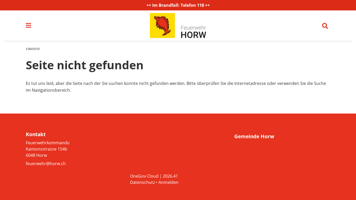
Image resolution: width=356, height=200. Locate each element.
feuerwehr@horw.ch (46, 163)
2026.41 (170, 176)
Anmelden (168, 182)
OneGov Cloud (144, 176)
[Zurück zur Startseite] (178, 25)
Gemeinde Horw (254, 136)
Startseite (33, 49)
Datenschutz (142, 182)
